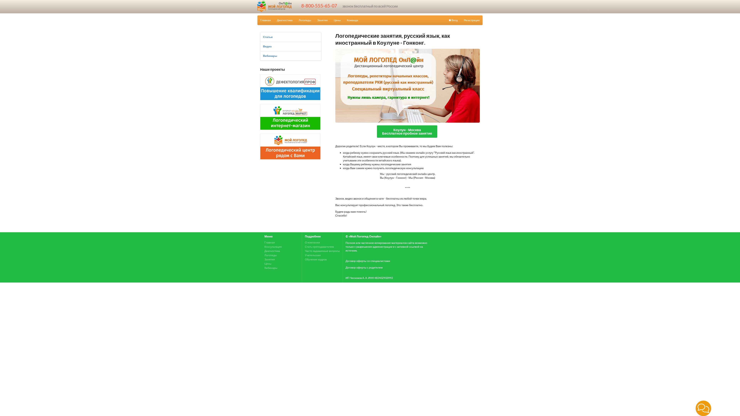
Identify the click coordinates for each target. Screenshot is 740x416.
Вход (455, 20)
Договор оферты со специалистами (368, 261)
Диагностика (285, 20)
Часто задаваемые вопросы (322, 250)
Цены (337, 20)
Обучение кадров (316, 259)
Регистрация (472, 20)
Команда (352, 20)
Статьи (268, 37)
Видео (267, 46)
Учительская (313, 255)
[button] (703, 408)
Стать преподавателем (319, 246)
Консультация (273, 246)
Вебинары (270, 55)
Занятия (322, 20)
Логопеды (305, 20)
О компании (312, 242)
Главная (265, 20)
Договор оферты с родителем (364, 267)
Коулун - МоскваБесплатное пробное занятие (407, 131)
